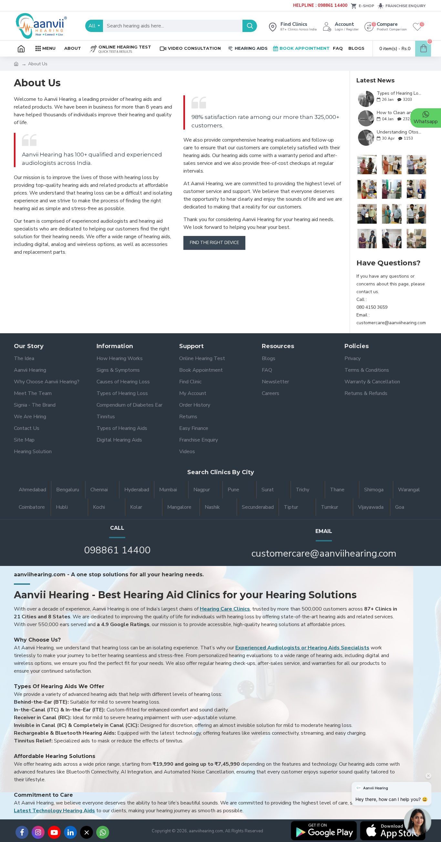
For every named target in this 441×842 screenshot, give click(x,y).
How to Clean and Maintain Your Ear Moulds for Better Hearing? (400, 112)
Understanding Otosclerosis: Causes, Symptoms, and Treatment (400, 132)
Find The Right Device (214, 243)
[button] (417, 821)
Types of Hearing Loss (400, 93)
